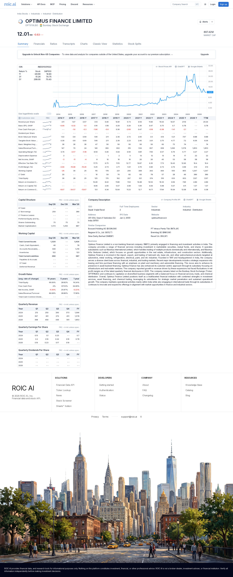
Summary (23, 43)
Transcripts (68, 43)
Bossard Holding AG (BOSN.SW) (102, 228)
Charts (84, 43)
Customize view (28, 118)
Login (212, 4)
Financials (39, 43)
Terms (105, 416)
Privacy (95, 416)
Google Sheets (197, 67)
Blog (188, 395)
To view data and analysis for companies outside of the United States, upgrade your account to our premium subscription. (97, 54)
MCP (52, 4)
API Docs (41, 4)
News (59, 395)
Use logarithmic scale (28, 114)
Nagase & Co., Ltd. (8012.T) (100, 232)
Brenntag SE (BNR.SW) (161, 232)
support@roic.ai (129, 416)
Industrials (35, 14)
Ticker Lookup (63, 390)
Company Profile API (172, 200)
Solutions (25, 4)
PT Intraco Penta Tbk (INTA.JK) (165, 228)
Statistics (117, 43)
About (145, 385)
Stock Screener (64, 400)
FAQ (144, 390)
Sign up (223, 4)
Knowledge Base (194, 385)
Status (102, 395)
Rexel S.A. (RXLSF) (159, 236)
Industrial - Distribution (53, 14)
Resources (88, 4)
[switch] (49, 114)
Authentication (106, 390)
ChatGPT (181, 67)
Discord (74, 4)
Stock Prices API (165, 67)
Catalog (189, 390)
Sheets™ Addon (63, 406)
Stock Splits (134, 43)
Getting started (106, 385)
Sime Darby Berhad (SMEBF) (101, 236)
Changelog (147, 395)
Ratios (53, 43)
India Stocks (22, 14)
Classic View (100, 43)
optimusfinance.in (159, 218)
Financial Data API (65, 385)
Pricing (62, 4)
